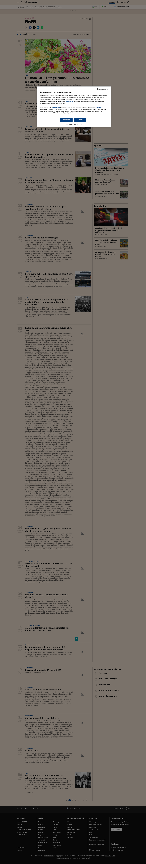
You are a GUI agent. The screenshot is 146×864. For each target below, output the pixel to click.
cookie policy (70, 101)
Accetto (80, 119)
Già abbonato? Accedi (74, 124)
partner (99, 107)
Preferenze (66, 119)
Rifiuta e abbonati (103, 89)
